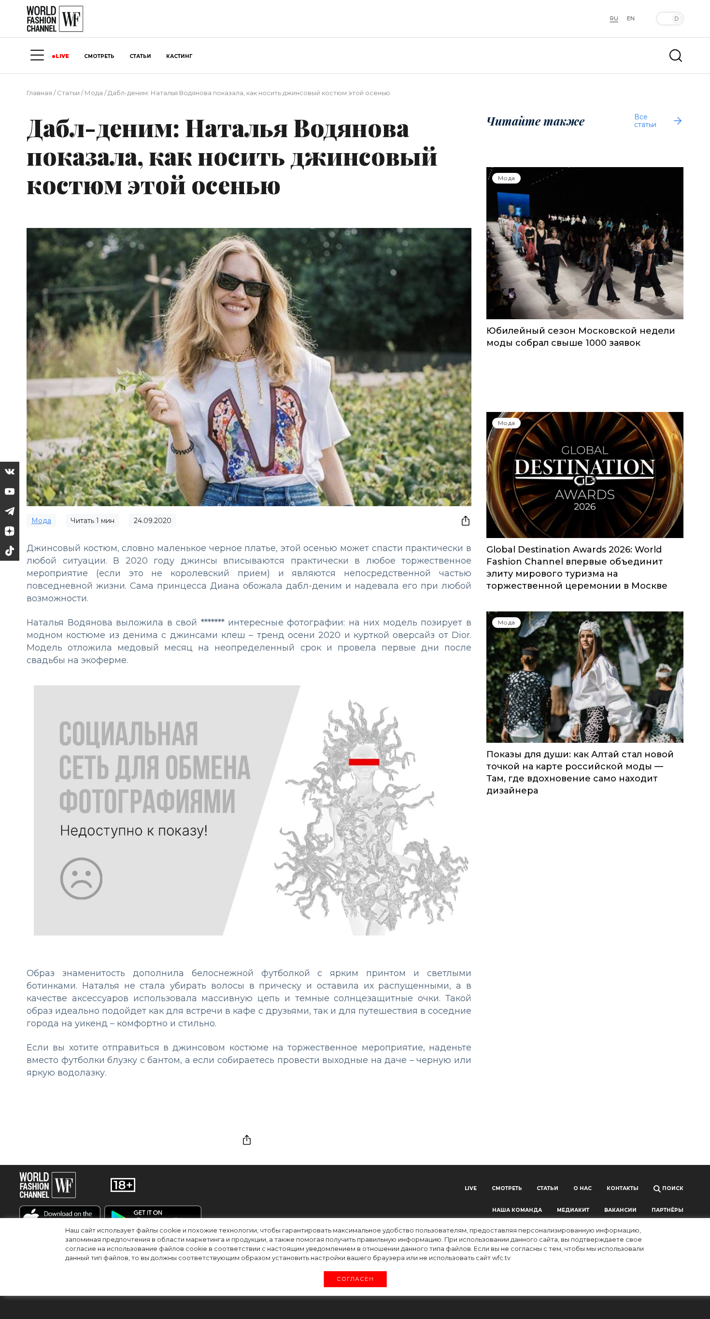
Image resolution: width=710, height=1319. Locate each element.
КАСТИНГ (179, 56)
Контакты (623, 1188)
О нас (582, 1188)
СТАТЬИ (140, 56)
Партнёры (667, 1210)
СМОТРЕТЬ (99, 56)
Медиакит (573, 1210)
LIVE (62, 56)
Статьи (68, 93)
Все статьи (645, 120)
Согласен (354, 1279)
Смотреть (507, 1188)
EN (631, 18)
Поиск (672, 1188)
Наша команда (517, 1210)
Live (471, 1188)
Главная (39, 93)
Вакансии (620, 1210)
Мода (94, 93)
